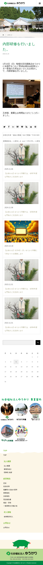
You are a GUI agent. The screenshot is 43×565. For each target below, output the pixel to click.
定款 (4, 483)
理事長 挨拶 (8, 472)
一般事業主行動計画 (10, 506)
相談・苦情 (7, 503)
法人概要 (7, 466)
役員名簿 (6, 486)
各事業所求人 (8, 517)
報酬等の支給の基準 (10, 490)
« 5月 (10, 386)
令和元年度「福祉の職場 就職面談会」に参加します (12, 136)
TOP (5, 455)
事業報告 (6, 493)
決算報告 (6, 496)
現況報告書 (7, 499)
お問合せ (6, 527)
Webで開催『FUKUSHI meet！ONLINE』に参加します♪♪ (31, 136)
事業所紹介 (8, 469)
